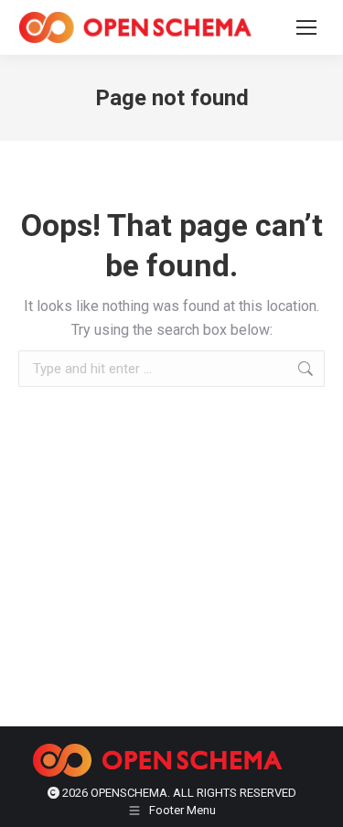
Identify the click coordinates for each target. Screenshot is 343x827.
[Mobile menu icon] (306, 27)
